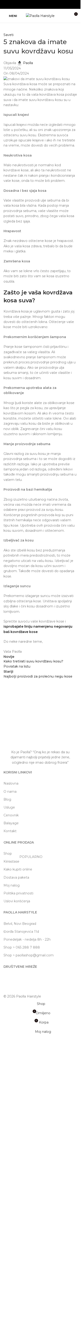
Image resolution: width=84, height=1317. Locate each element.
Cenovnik (11, 815)
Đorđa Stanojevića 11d (21, 931)
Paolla (28, 63)
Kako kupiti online (18, 869)
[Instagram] (9, 979)
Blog (7, 799)
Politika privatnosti (18, 893)
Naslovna (11, 783)
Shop (8, 853)
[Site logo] (40, 15)
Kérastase (23, 860)
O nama (10, 791)
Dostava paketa (16, 877)
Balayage (11, 823)
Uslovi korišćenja (17, 901)
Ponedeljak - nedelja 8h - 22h (27, 939)
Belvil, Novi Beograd (20, 924)
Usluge (9, 807)
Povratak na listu (17, 666)
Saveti (9, 35)
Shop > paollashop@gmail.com (29, 955)
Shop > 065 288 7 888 (22, 947)
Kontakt (10, 831)
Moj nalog (12, 885)
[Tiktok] (22, 979)
